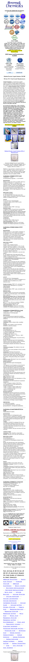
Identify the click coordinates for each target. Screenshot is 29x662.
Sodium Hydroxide (12, 639)
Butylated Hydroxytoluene (14, 590)
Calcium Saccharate (10, 601)
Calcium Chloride (19, 594)
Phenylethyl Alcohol (13, 624)
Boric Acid (8, 592)
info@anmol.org (16, 539)
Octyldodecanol (8, 622)
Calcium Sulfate (16, 605)
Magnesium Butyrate (16, 609)
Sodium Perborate (19, 637)
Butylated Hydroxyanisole (15, 588)
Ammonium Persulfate (10, 579)
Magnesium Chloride (11, 611)
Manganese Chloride (10, 618)
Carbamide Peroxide (10, 603)
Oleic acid (21, 622)
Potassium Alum (10, 630)
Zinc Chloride (18, 645)
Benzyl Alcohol (20, 586)
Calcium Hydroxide (12, 596)
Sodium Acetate (15, 633)
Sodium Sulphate (8, 641)
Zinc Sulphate (8, 647)
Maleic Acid (14, 615)
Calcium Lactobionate (10, 598)
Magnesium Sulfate (9, 613)
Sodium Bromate (8, 635)
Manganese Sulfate (9, 620)
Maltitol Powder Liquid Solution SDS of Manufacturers (14, 151)
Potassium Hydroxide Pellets (13, 628)
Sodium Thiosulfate (18, 643)
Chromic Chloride (9, 607)
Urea (7, 645)
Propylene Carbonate (10, 626)
